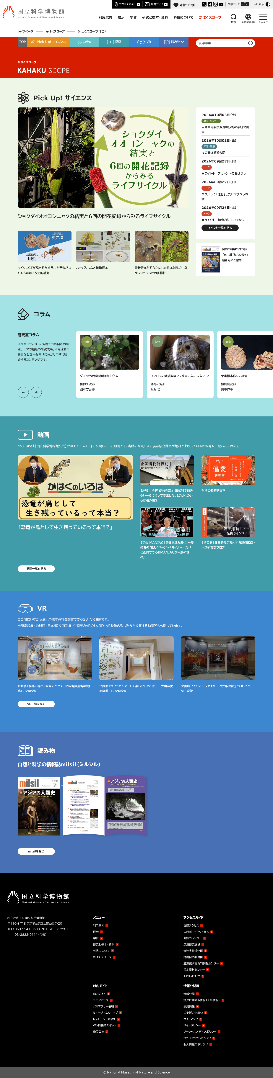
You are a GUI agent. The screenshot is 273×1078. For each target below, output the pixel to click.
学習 (96, 938)
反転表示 (259, 4)
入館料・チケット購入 (196, 931)
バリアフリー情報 (103, 1006)
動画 (118, 41)
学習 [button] (133, 17)
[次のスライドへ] (36, 392)
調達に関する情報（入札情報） (201, 1000)
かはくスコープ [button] (210, 17)
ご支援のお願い (193, 1012)
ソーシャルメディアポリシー (199, 1031)
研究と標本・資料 (103, 944)
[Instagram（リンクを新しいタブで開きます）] (215, 4)
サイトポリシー (192, 1025)
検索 (233, 22)
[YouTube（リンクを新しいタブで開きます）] (221, 4)
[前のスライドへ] (23, 392)
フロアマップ (100, 1000)
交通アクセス (191, 925)
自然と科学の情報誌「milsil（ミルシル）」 (189, 50)
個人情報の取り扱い (195, 1044)
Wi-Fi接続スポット (104, 1025)
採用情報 (189, 1006)
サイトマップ (190, 1019)
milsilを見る (36, 851)
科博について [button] (183, 17)
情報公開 (189, 993)
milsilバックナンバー (176, 57)
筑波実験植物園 (193, 950)
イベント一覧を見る (220, 227)
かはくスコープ (55, 31)
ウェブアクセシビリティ (197, 1038)
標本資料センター (194, 969)
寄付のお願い (189, 5)
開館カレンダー (192, 938)
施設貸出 (98, 1031)
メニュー (263, 22)
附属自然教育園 (193, 956)
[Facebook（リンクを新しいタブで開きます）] (210, 4)
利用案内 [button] (105, 17)
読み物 (175, 41)
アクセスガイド (127, 4)
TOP (22, 41)
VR (149, 41)
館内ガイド (157, 4)
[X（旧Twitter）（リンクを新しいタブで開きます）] (204, 4)
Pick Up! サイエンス (51, 41)
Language (248, 22)
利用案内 (98, 925)
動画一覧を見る (36, 568)
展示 (96, 931)
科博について (101, 950)
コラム (87, 41)
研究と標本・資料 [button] (155, 17)
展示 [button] (121, 17)
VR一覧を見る (36, 704)
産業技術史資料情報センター (201, 963)
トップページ (25, 31)
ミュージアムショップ (105, 1012)
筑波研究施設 (191, 944)
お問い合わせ (191, 976)
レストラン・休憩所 (104, 1019)
